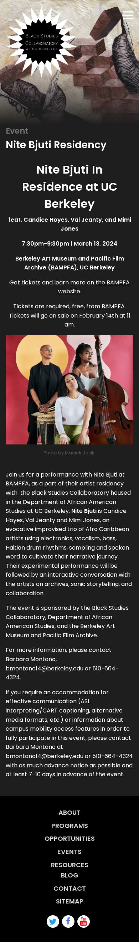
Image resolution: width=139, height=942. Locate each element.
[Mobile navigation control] (128, 15)
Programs (69, 825)
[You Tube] (83, 921)
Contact (69, 888)
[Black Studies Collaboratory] (41, 42)
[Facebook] (68, 921)
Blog (69, 875)
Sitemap (69, 901)
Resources (69, 864)
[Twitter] (53, 921)
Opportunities (70, 838)
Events (69, 851)
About (69, 812)
